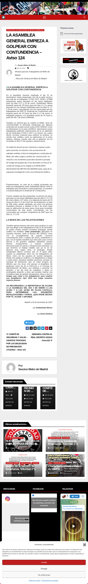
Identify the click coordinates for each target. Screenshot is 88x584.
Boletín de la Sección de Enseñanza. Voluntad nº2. (63, 442)
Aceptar (44, 562)
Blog (8, 437)
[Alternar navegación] (44, 17)
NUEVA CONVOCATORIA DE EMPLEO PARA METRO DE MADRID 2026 (23, 443)
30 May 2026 (54, 448)
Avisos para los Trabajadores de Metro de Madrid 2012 (25, 30)
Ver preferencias (44, 575)
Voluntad (66, 437)
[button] (84, 544)
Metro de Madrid (17, 437)
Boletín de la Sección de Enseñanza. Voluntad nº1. (21, 468)
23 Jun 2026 (12, 448)
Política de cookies (35, 580)
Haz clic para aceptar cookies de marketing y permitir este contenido (28, 519)
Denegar (44, 569)
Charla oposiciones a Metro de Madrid (64, 468)
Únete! (30, 323)
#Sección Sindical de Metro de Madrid (31, 79)
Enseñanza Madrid (55, 437)
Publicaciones (25, 463)
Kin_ (21, 448)
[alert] (73, 33)
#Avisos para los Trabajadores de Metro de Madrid (32, 73)
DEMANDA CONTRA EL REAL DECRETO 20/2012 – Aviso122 (41, 337)
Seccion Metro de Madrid (27, 65)
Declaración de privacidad (50, 580)
